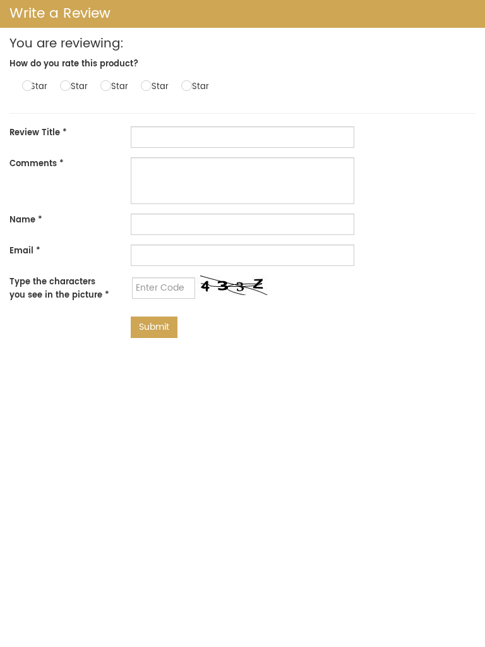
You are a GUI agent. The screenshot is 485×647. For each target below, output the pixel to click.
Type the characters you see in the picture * (59, 288)
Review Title (38, 133)
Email (24, 251)
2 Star (75, 87)
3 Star (116, 87)
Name (25, 220)
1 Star (36, 87)
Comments (36, 164)
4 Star (156, 87)
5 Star (196, 87)
